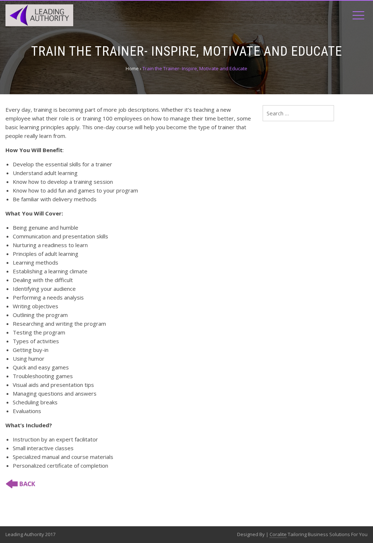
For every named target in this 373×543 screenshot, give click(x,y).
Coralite (278, 534)
